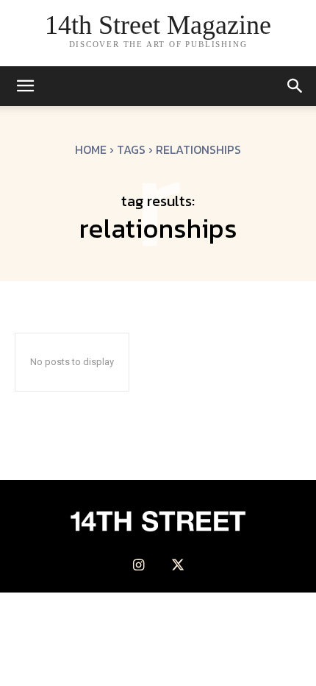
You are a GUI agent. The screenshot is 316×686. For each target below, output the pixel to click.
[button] (295, 86)
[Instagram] (138, 565)
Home (91, 149)
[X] (177, 565)
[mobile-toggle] (25, 86)
